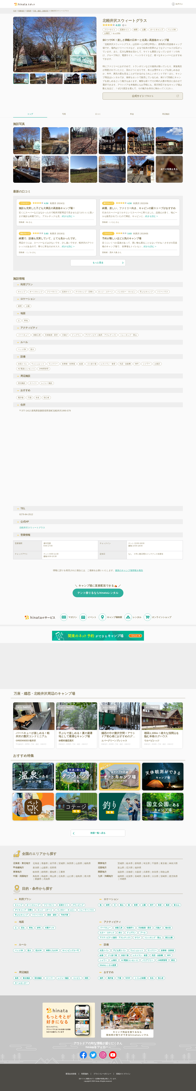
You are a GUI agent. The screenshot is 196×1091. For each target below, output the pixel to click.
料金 (132, 114)
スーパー (49, 978)
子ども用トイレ (119, 950)
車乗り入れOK (52, 950)
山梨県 (44, 867)
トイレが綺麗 (140, 978)
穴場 (119, 978)
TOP (14, 11)
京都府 (129, 872)
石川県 (129, 867)
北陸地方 (102, 867)
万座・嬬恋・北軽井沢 (40, 11)
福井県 (138, 867)
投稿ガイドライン (123, 1074)
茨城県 (121, 863)
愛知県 (53, 872)
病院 (86, 978)
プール (143, 933)
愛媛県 (38, 879)
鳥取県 (36, 876)
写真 (64, 114)
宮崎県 (163, 876)
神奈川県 (173, 863)
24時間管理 (162, 960)
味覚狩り (130, 928)
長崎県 (138, 876)
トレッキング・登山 (152, 937)
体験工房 (118, 928)
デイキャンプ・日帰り (24, 910)
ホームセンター (21, 983)
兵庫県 (146, 872)
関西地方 (102, 871)
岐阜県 (36, 872)
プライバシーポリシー (102, 1074)
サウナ (137, 937)
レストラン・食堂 (140, 955)
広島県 (61, 876)
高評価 (110, 978)
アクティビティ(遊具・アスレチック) (115, 937)
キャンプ (18, 905)
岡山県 (53, 876)
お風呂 (114, 960)
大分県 (155, 876)
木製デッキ (49, 928)
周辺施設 (166, 114)
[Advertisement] (71, 665)
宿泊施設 (38, 978)
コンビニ (76, 978)
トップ (30, 114)
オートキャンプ (32, 905)
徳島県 (79, 876)
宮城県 (61, 863)
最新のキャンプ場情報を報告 (129, 570)
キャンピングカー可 (70, 950)
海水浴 (168, 928)
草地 (31, 928)
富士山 (176, 905)
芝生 (23, 928)
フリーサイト (49, 905)
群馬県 (28, 11)
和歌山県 (164, 872)
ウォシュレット (136, 950)
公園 (144, 905)
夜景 (136, 905)
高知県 (46, 879)
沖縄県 (123, 879)
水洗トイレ (104, 950)
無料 (101, 978)
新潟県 (36, 867)
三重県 (61, 872)
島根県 (44, 876)
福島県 (87, 863)
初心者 (160, 978)
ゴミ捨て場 (112, 955)
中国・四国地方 (20, 876)
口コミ (98, 114)
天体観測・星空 (144, 928)
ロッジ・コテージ (45, 910)
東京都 (163, 863)
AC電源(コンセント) (129, 960)
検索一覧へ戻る (98, 833)
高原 (168, 905)
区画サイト (63, 905)
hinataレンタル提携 (108, 965)
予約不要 (64, 915)
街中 (152, 905)
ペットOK (19, 950)
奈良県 (155, 872)
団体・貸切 (52, 915)
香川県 (87, 876)
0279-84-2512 (26, 514)
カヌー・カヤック (107, 933)
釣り (120, 933)
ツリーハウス (37, 915)
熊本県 (146, 876)
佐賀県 (129, 876)
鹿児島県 (173, 876)
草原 (160, 905)
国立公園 (169, 937)
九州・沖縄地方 (105, 876)
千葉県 (155, 863)
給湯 (101, 955)
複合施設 (26, 978)
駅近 (173, 960)
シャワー (103, 960)
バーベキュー (105, 928)
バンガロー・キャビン (66, 910)
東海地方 (17, 871)
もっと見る (116, 33)
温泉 (17, 978)
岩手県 (53, 863)
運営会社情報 (71, 1074)
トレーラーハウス (86, 910)
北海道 (36, 863)
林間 (107, 905)
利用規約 (84, 1074)
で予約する (142, 96)
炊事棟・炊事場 (167, 950)
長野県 (53, 867)
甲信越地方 (18, 867)
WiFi (169, 955)
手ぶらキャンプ (21, 915)
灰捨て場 (124, 955)
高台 (122, 905)
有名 (152, 978)
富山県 (121, 867)
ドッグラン (131, 933)
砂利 (39, 928)
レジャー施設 (63, 978)
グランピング (77, 905)
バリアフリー (147, 960)
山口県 (70, 876)
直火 (29, 950)
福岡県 (121, 876)
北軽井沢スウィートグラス (32, 527)
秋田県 (70, 863)
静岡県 (44, 872)
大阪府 (138, 872)
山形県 (79, 863)
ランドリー (152, 950)
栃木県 (129, 863)
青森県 (44, 863)
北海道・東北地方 (21, 863)
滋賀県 (121, 872)
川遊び (158, 928)
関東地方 (21, 11)
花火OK (38, 950)
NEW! (127, 978)
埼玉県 (146, 863)
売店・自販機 (157, 955)
